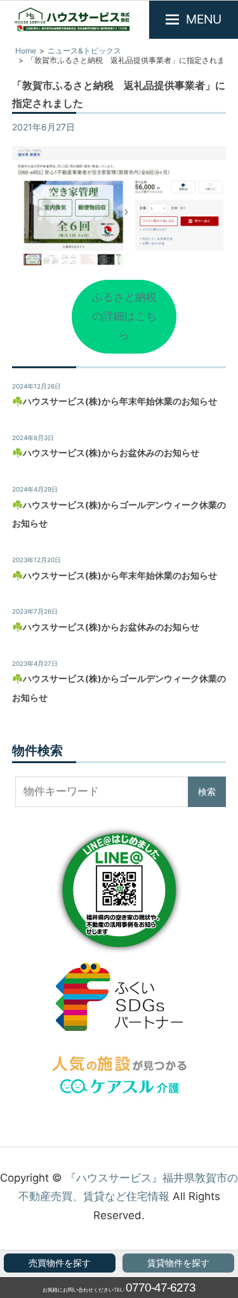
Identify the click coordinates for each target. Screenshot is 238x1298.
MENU (203, 19)
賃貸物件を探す (178, 1263)
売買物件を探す (60, 1263)
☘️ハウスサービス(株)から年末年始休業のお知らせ (114, 401)
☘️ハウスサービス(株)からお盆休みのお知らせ (105, 453)
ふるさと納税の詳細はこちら (124, 316)
